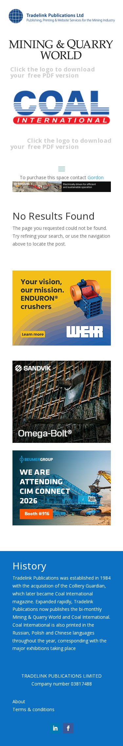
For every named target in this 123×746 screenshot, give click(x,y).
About (18, 701)
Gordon (96, 177)
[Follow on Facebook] (68, 728)
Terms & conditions (33, 709)
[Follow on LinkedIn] (55, 728)
